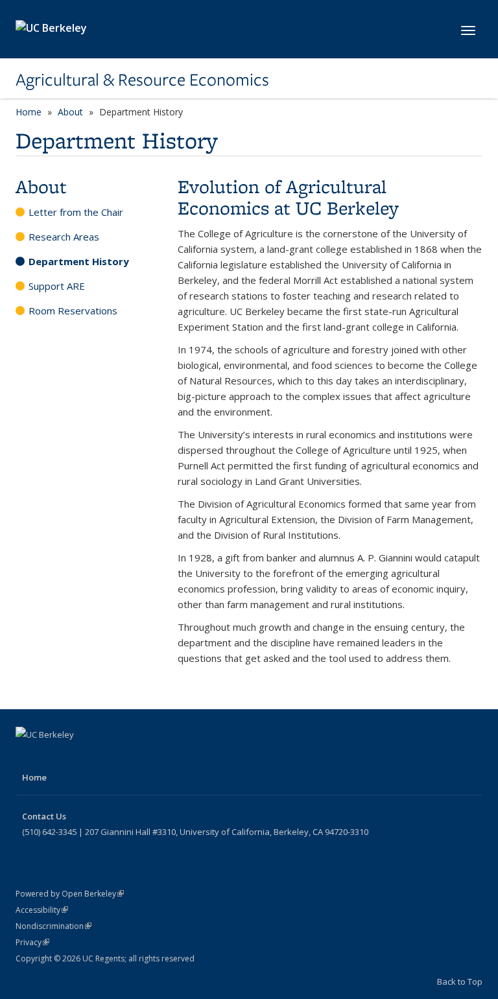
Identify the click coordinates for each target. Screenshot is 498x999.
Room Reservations (73, 310)
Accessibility (42, 909)
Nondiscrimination (53, 926)
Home (29, 112)
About (70, 112)
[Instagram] (103, 756)
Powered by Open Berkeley (70, 893)
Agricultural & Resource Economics (142, 79)
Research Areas (64, 236)
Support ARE (57, 285)
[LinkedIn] (78, 756)
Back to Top (459, 981)
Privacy (32, 942)
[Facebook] (27, 756)
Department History (79, 261)
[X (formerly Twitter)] (52, 756)
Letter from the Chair (76, 212)
